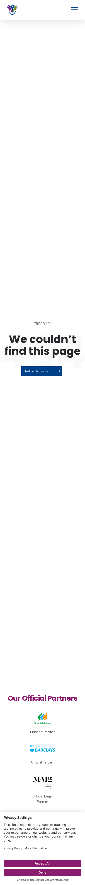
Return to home (37, 371)
